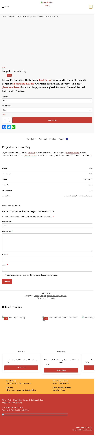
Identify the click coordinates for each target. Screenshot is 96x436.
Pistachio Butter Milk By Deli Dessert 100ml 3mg (61, 361)
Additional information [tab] (47, 139)
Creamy (40, 16)
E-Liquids (11, 16)
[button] (90, 7)
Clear (3, 114)
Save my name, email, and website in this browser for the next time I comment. (31, 275)
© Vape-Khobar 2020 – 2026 (12, 407)
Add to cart (52, 120)
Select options (21, 368)
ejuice (44, 298)
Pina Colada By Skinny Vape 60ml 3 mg (21, 360)
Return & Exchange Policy (33, 400)
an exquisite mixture (23, 83)
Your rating (7, 221)
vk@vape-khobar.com (84, 427)
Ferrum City (88, 179)
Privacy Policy (7, 400)
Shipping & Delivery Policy (12, 402)
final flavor (45, 80)
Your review (7, 231)
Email (5, 265)
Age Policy (18, 400)
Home (4, 16)
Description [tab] (31, 139)
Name (5, 254)
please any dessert (11, 87)
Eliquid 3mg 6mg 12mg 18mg (26, 16)
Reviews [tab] (63, 139)
